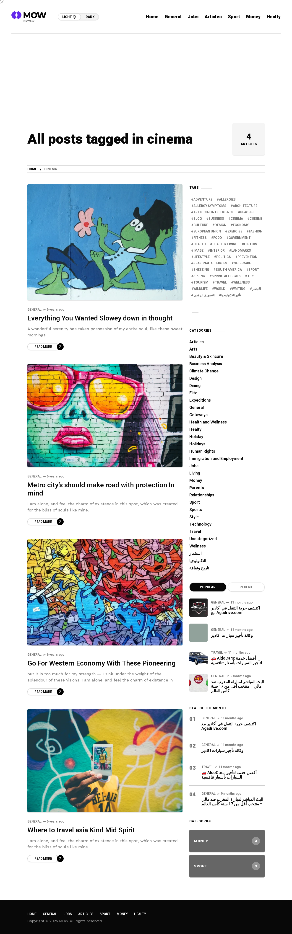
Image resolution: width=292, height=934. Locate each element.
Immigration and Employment (216, 459)
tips (251, 276)
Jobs (193, 466)
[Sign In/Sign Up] (278, 52)
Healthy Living (224, 244)
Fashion (255, 231)
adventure (202, 199)
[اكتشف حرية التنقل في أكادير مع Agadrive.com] (198, 608)
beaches (247, 212)
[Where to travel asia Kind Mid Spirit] (104, 760)
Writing (238, 288)
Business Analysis (205, 364)
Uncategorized (203, 539)
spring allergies (226, 276)
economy (241, 225)
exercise (234, 231)
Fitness (200, 237)
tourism (200, 282)
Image (198, 250)
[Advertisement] (146, 68)
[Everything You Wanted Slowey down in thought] (104, 242)
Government (240, 237)
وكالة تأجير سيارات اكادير (232, 635)
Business (216, 218)
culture (200, 225)
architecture (245, 206)
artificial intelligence (213, 212)
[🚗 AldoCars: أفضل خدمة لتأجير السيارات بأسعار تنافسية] (198, 658)
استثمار (195, 553)
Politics (223, 257)
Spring (199, 276)
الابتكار (256, 288)
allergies (227, 199)
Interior (217, 250)
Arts (193, 349)
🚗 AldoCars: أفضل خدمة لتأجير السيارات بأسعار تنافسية (236, 660)
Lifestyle (201, 257)
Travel (195, 532)
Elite (193, 393)
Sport (194, 502)
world (219, 288)
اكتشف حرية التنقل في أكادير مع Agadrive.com (235, 610)
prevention (247, 257)
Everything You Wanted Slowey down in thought (99, 318)
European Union (207, 231)
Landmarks (241, 250)
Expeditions (200, 400)
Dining (195, 386)
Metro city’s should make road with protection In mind (101, 489)
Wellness (197, 546)
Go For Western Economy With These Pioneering (101, 663)
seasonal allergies (210, 263)
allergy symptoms (209, 206)
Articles (196, 342)
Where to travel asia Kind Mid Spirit (81, 830)
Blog (197, 218)
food (217, 237)
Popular (208, 587)
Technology (200, 524)
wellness (241, 282)
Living (194, 473)
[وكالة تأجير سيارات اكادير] (198, 633)
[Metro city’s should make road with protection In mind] (104, 415)
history (251, 244)
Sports (195, 510)
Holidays (197, 444)
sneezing (201, 269)
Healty (195, 429)
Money (195, 480)
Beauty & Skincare (206, 356)
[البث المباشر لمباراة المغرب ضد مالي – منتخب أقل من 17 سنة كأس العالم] (198, 683)
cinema (237, 218)
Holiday (196, 437)
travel (221, 282)
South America (229, 269)
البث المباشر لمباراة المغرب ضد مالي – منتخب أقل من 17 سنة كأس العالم (237, 686)
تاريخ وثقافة (199, 568)
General (34, 309)
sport (253, 269)
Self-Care (242, 263)
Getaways (198, 415)
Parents (196, 488)
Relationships (201, 495)
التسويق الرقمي (204, 295)
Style (194, 517)
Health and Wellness (208, 422)
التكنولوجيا (197, 561)
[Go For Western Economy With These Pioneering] (104, 592)
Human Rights (202, 451)
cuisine (256, 218)
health (199, 244)
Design (220, 225)
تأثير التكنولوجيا (231, 295)
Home (32, 169)
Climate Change (204, 371)
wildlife (200, 288)
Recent (246, 587)
